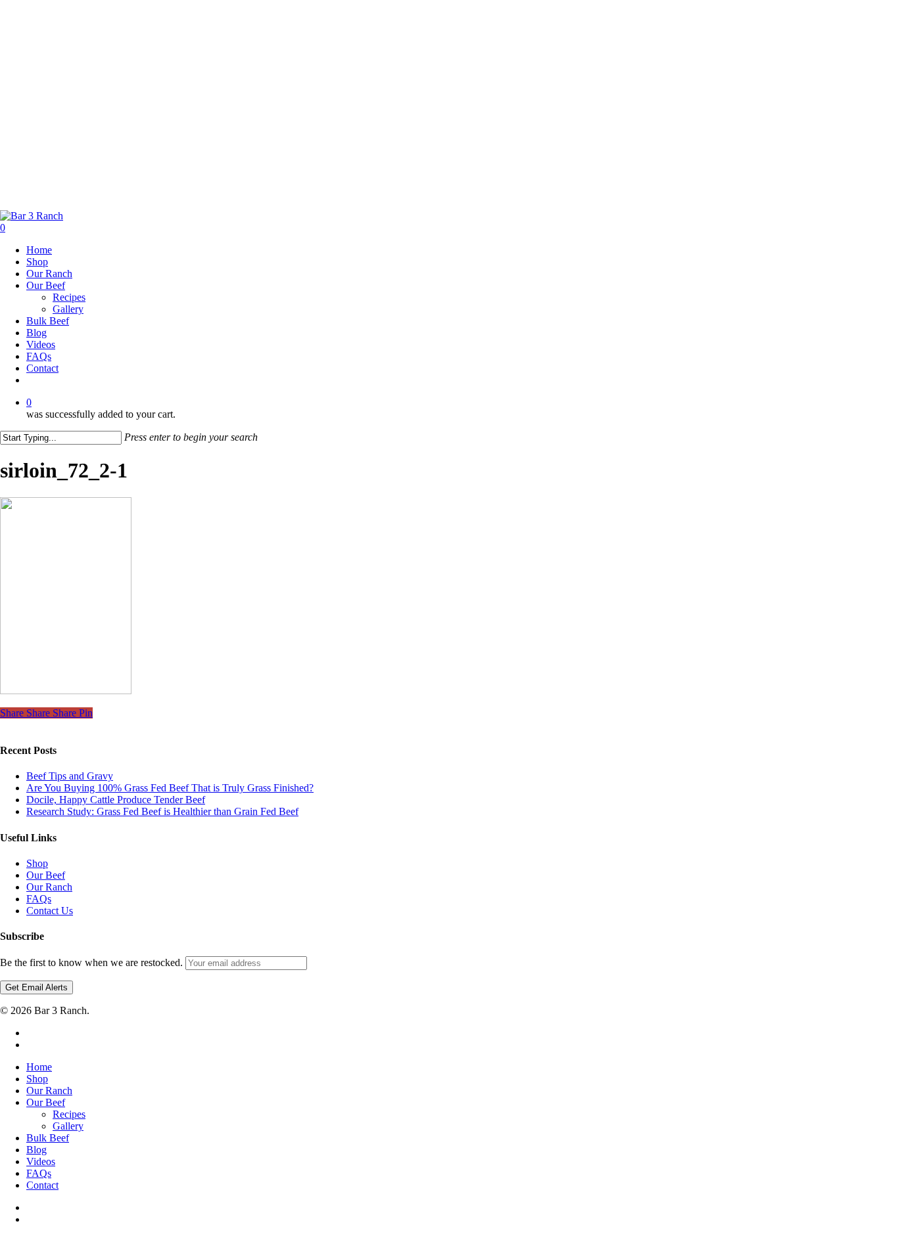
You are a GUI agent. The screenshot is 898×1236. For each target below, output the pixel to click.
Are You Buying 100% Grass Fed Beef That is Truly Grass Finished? (170, 787)
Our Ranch (49, 887)
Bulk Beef (47, 1137)
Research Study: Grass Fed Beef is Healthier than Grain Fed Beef (162, 811)
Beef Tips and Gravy (69, 776)
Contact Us (49, 910)
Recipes (69, 1114)
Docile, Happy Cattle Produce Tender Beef (115, 799)
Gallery (68, 1126)
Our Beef (45, 875)
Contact (42, 1185)
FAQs (38, 898)
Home (39, 1066)
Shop (37, 863)
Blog (36, 1149)
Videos (40, 1161)
